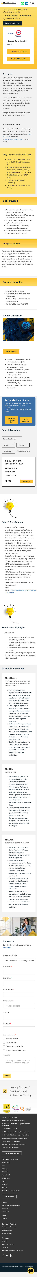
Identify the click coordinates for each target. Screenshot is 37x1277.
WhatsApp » (7, 948)
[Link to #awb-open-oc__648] (30, 3)
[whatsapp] (22, 3)
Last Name (7, 978)
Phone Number (8, 1001)
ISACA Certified (12, 10)
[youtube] (7, 1255)
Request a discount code (14, 1046)
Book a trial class (12, 1039)
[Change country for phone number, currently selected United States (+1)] (5, 1006)
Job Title (6, 1012)
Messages (6, 1055)
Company (7, 1023)
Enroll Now (26, 481)
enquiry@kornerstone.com (13, 139)
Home (4, 10)
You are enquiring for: (10, 955)
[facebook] (3, 1255)
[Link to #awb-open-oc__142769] (33, 3)
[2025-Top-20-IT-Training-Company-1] (6, 1104)
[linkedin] (11, 1255)
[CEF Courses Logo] (8, 3)
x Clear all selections (23, 451)
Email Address (8, 989)
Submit (7, 1076)
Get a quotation (11, 1042)
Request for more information (16, 1050)
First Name (7, 967)
